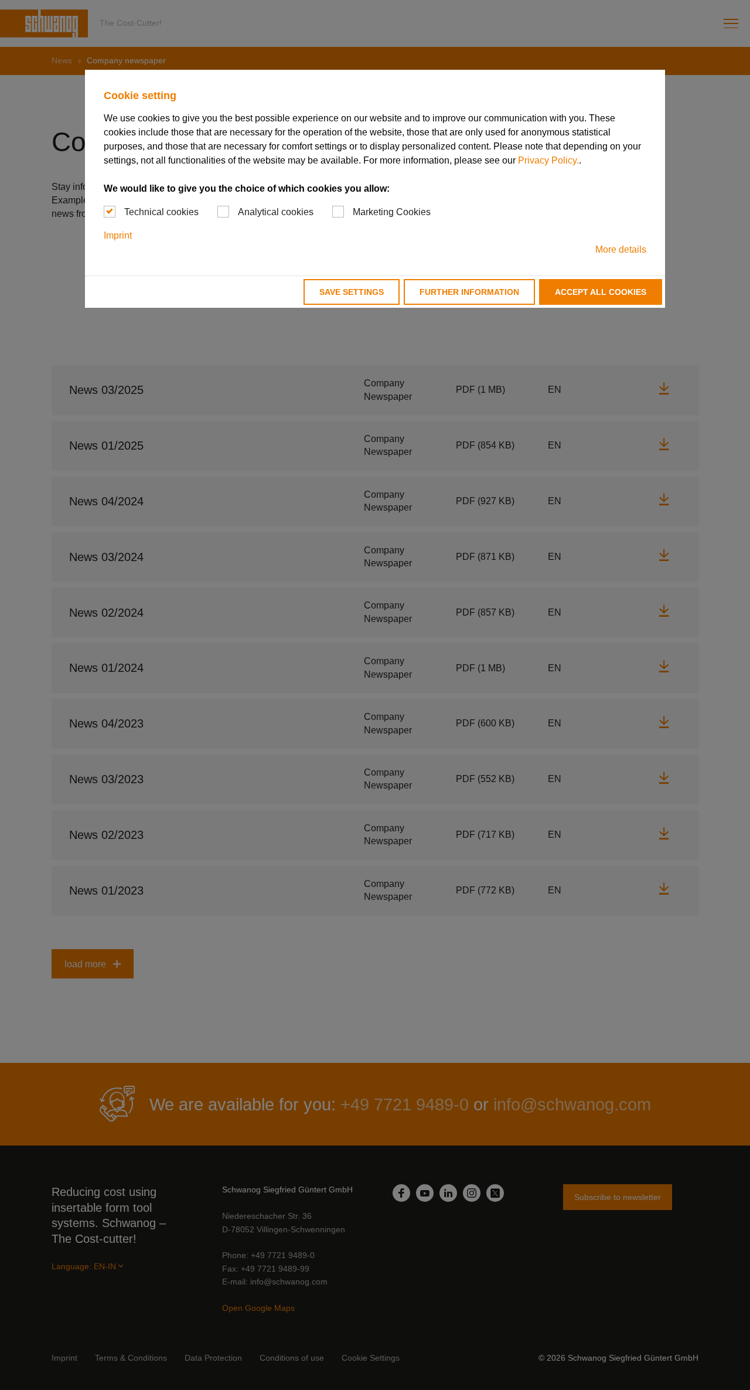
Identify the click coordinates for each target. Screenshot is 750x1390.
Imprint (118, 235)
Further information (469, 292)
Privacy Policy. (548, 160)
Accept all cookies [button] (600, 292)
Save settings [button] (351, 292)
